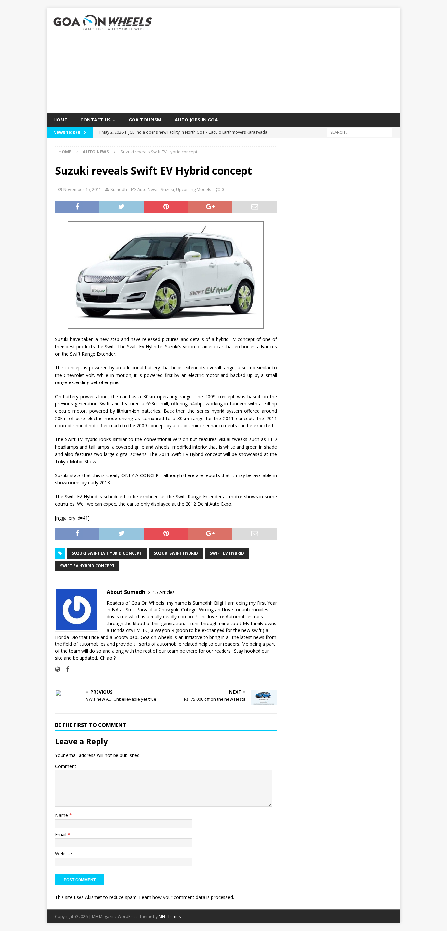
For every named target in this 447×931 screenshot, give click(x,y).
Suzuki (167, 189)
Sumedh (118, 189)
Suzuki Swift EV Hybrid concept (107, 553)
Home (60, 120)
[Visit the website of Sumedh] (57, 669)
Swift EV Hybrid (227, 553)
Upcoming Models (193, 189)
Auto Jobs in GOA (196, 120)
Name (62, 815)
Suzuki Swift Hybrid (176, 553)
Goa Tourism (145, 120)
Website (63, 853)
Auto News (148, 189)
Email (61, 834)
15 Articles (164, 592)
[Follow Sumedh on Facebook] (65, 669)
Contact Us (95, 120)
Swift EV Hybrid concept (87, 565)
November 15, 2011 (82, 189)
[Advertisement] (281, 60)
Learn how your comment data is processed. (186, 897)
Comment (65, 766)
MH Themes (170, 916)
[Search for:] (359, 132)
